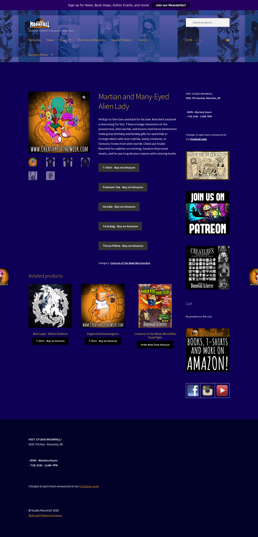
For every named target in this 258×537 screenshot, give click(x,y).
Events (142, 40)
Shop (63, 40)
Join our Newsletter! (171, 5)
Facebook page (198, 139)
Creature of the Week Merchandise (130, 263)
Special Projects (121, 40)
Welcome (35, 40)
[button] (84, 97)
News (50, 40)
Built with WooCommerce (45, 515)
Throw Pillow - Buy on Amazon (123, 246)
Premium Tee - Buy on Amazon (123, 187)
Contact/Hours (38, 54)
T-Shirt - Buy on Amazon (119, 167)
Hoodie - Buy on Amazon (119, 206)
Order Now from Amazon (155, 344)
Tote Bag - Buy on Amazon (120, 226)
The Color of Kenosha (91, 40)
